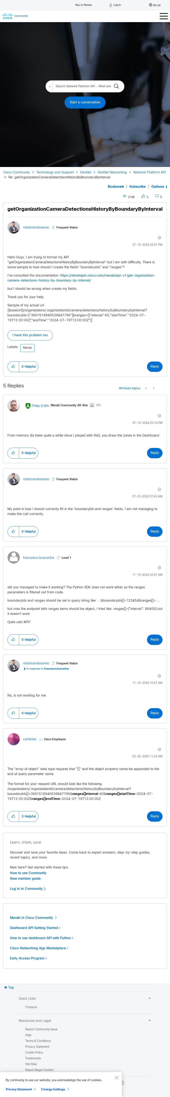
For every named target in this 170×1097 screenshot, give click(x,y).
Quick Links (27, 998)
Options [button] (157, 186)
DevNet (85, 172)
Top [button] (11, 987)
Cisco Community (16, 172)
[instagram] (122, 1083)
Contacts (31, 1007)
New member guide (25, 878)
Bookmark (116, 186)
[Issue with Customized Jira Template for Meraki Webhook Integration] (153, 389)
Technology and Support (55, 172)
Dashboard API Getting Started (34, 928)
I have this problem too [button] (30, 335)
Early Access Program (27, 958)
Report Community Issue (41, 1029)
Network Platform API (149, 172)
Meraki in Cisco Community (32, 918)
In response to (48, 669)
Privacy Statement (19, 1089)
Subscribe (137, 186)
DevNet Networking (112, 172)
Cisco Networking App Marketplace (38, 948)
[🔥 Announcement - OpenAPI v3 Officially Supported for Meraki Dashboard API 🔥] (146, 389)
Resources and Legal (35, 1020)
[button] (13, 366)
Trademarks (33, 1058)
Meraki (27, 348)
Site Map (31, 1064)
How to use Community (28, 873)
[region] (61, 1084)
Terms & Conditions (38, 1041)
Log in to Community (27, 889)
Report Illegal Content (39, 1070)
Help (28, 1035)
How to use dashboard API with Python (40, 938)
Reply (155, 366)
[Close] (116, 1077)
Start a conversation (85, 102)
